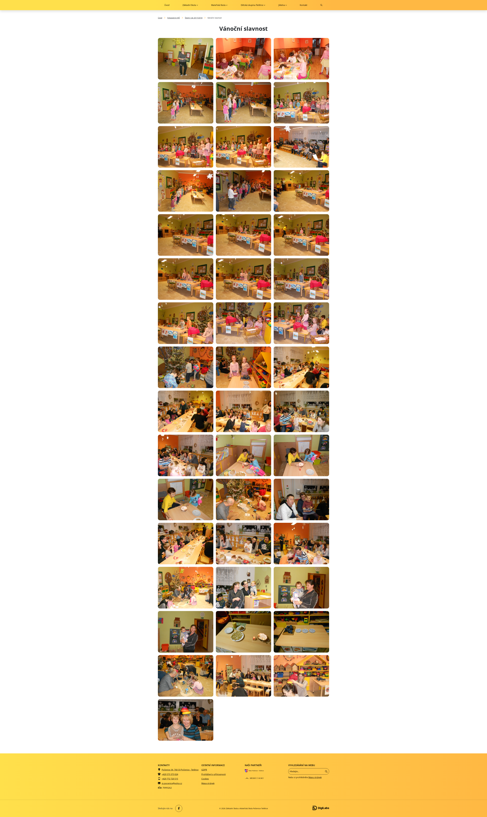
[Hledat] (326, 771)
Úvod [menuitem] (166, 5)
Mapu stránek (315, 777)
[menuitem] (190, 5)
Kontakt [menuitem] (303, 5)
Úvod (160, 18)
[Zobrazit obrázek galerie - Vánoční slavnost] (186, 58)
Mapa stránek (207, 783)
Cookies (205, 778)
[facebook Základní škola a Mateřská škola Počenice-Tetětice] (178, 808)
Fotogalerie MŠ (173, 18)
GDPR (204, 769)
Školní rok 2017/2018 (193, 18)
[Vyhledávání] (308, 771)
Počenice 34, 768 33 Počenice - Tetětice (180, 769)
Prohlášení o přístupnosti (213, 774)
